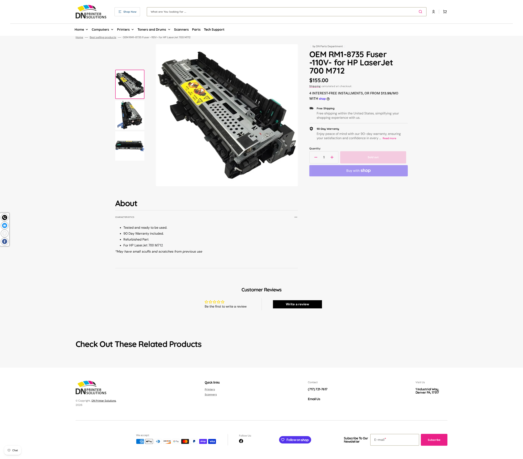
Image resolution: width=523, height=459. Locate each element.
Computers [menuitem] (100, 29)
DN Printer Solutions (104, 400)
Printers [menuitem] (123, 29)
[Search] (421, 11)
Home (79, 37)
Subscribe (434, 439)
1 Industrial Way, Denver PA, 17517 (427, 390)
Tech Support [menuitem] (214, 29)
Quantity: (315, 148)
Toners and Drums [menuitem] (151, 29)
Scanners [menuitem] (181, 29)
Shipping (315, 86)
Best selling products (103, 37)
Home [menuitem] (79, 29)
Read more (389, 138)
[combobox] (287, 11)
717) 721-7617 (318, 389)
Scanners (211, 394)
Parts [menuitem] (196, 29)
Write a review (297, 304)
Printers (210, 389)
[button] (433, 11)
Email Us (314, 399)
